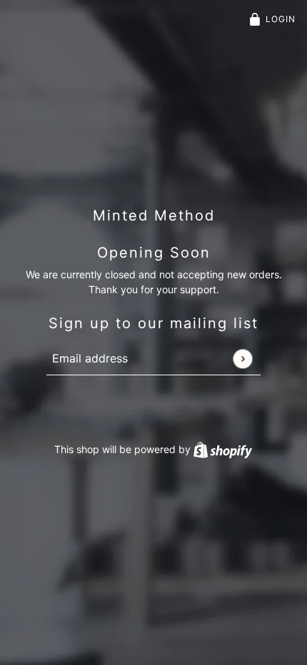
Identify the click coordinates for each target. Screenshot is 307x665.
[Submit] (242, 358)
